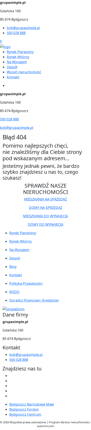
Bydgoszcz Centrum (25, 414)
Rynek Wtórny (18, 57)
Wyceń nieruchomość (24, 72)
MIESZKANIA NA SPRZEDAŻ (45, 199)
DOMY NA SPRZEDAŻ (45, 207)
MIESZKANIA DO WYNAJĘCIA (45, 216)
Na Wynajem (17, 62)
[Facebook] (11, 375)
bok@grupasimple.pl (23, 27)
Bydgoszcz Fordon (24, 409)
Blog (13, 266)
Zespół (12, 67)
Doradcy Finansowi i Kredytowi (34, 300)
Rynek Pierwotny (20, 51)
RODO (14, 292)
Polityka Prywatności (26, 283)
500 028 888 (16, 33)
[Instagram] (11, 391)
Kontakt (13, 77)
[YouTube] (11, 385)
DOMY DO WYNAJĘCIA (45, 224)
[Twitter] (11, 380)
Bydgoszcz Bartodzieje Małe (31, 404)
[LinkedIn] (11, 396)
